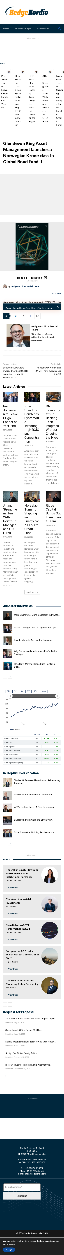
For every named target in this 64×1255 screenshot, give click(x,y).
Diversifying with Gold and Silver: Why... (33, 819)
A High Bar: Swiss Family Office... (22, 1053)
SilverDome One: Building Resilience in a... (35, 832)
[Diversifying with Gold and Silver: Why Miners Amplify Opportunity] (7, 820)
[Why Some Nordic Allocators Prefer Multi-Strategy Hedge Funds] (7, 653)
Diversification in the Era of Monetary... (33, 794)
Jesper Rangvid (12, 962)
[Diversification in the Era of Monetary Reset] (7, 795)
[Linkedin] (16, 316)
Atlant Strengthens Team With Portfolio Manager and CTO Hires (10, 519)
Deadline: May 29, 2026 (15, 1046)
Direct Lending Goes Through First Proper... (36, 627)
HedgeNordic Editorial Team (25, 286)
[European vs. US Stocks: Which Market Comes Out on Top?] (49, 956)
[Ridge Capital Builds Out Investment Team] (53, 496)
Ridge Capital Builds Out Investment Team (53, 513)
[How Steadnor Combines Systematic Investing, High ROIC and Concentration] (23, 72)
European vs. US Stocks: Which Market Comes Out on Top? (22, 954)
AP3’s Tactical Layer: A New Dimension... (34, 807)
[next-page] (10, 677)
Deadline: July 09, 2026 (14, 1022)
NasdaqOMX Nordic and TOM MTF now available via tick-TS (47, 371)
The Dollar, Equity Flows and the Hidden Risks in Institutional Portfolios (22, 873)
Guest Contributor (13, 880)
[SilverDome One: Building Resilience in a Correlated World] (7, 833)
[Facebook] (30, 316)
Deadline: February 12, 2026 (17, 1057)
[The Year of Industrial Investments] (49, 904)
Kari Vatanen (11, 906)
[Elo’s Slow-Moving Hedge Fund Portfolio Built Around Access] (7, 666)
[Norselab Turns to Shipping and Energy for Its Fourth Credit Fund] (31, 496)
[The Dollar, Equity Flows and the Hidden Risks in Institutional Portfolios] (49, 875)
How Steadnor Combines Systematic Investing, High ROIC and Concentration (18, 100)
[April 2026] (32, 246)
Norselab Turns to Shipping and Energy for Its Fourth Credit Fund (59, 100)
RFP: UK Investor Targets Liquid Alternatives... (28, 1064)
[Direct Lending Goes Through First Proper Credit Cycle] (7, 628)
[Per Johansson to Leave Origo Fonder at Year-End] (9, 72)
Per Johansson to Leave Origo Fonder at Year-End (10, 416)
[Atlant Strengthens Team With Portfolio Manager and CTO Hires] (50, 72)
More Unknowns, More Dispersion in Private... (37, 615)
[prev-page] (5, 677)
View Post (13, 888)
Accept (9, 1250)
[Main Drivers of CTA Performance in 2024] (49, 930)
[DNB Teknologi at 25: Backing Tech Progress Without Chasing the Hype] (36, 72)
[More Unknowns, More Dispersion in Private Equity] (7, 615)
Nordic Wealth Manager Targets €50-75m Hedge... (30, 1041)
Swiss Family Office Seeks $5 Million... (24, 1030)
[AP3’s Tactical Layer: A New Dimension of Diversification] (7, 808)
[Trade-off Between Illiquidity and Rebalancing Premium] (7, 782)
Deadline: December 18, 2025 (17, 1069)
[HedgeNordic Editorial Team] (5, 286)
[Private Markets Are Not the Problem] (7, 640)
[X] (23, 316)
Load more (31, 592)
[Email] (37, 316)
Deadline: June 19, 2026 (15, 1034)
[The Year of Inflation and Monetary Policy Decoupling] (49, 985)
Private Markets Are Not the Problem (33, 640)
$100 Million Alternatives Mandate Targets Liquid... (30, 1018)
